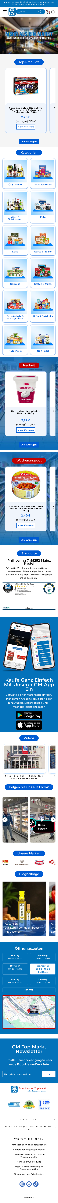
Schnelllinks (28, 1119)
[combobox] (30, 11)
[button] (24, 759)
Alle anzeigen (29, 141)
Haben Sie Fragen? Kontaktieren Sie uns (28, 1127)
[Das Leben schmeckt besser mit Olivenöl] (24, 909)
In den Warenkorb (26, 127)
